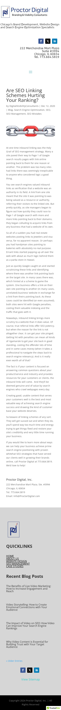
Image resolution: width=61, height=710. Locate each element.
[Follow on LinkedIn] (54, 41)
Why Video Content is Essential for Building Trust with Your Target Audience (27, 644)
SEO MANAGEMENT (18, 564)
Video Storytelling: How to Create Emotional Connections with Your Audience (26, 607)
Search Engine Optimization (29, 109)
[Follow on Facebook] (41, 41)
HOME (10, 556)
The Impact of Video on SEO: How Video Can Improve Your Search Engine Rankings (30, 625)
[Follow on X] (47, 41)
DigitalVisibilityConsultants (24, 105)
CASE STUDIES (14, 566)
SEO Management (16, 113)
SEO (48, 109)
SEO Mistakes (34, 113)
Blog (10, 109)
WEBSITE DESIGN (16, 561)
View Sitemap (30, 679)
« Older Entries (14, 660)
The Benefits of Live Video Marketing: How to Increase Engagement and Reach (28, 588)
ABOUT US (12, 558)
